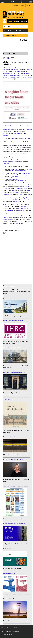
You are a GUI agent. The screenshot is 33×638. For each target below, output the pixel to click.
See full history (6, 58)
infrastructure (28, 198)
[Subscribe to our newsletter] (15, 22)
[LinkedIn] (25, 40)
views (12, 145)
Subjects (8, 30)
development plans (13, 169)
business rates (14, 176)
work (24, 145)
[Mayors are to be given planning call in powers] (15, 390)
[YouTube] (27, 40)
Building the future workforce (10, 437)
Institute (18, 71)
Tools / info (21, 30)
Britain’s (24, 206)
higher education (14, 179)
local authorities (17, 159)
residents (19, 210)
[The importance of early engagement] (15, 362)
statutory (23, 173)
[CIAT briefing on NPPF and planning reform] (15, 313)
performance (6, 129)
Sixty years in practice (8, 399)
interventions (10, 127)
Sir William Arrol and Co (9, 573)
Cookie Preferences (6, 631)
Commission (13, 69)
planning (30, 194)
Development (6, 73)
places (26, 149)
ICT (17, 175)
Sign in (28, 5)
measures (13, 190)
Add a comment (15, 230)
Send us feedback (9, 233)
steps (9, 159)
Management (13, 77)
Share (6, 230)
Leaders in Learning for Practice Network (13, 320)
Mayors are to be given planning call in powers (14, 372)
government (14, 161)
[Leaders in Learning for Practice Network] (15, 338)
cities (24, 129)
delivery (10, 199)
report (4, 69)
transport (11, 175)
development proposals (20, 170)
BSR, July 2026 (7, 548)
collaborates (21, 199)
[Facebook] (20, 40)
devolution (9, 172)
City (8, 77)
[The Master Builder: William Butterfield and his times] (15, 427)
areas (9, 212)
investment (20, 194)
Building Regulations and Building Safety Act (14, 523)
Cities (4, 71)
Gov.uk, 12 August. (8, 598)
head (18, 177)
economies (27, 190)
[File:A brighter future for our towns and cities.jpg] (17, 123)
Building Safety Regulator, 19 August (12, 459)
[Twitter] (22, 40)
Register (23, 5)
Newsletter (15, 5)
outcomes (11, 194)
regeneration (17, 133)
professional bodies (26, 142)
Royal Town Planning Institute (11, 75)
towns (14, 129)
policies (17, 198)
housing (23, 198)
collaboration (26, 73)
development (6, 135)
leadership (13, 177)
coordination (11, 198)
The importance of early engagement (12, 347)
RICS (16, 79)
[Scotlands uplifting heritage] (15, 591)
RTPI (21, 75)
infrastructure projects (23, 175)
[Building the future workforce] (15, 451)
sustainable (24, 127)
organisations (6, 215)
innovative (11, 170)
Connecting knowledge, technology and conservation (16, 486)
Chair (27, 138)
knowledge (24, 215)
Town (4, 77)
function (28, 173)
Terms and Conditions (6, 634)
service (6, 199)
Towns (28, 69)
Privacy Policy (16, 631)
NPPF (4, 298)
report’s (14, 138)
